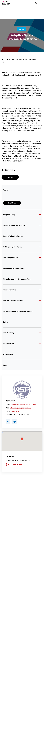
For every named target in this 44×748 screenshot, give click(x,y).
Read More (12, 203)
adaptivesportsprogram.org (20, 408)
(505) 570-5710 (17, 411)
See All (10, 177)
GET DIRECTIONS (15, 464)
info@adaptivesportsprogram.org (23, 404)
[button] (22, 439)
